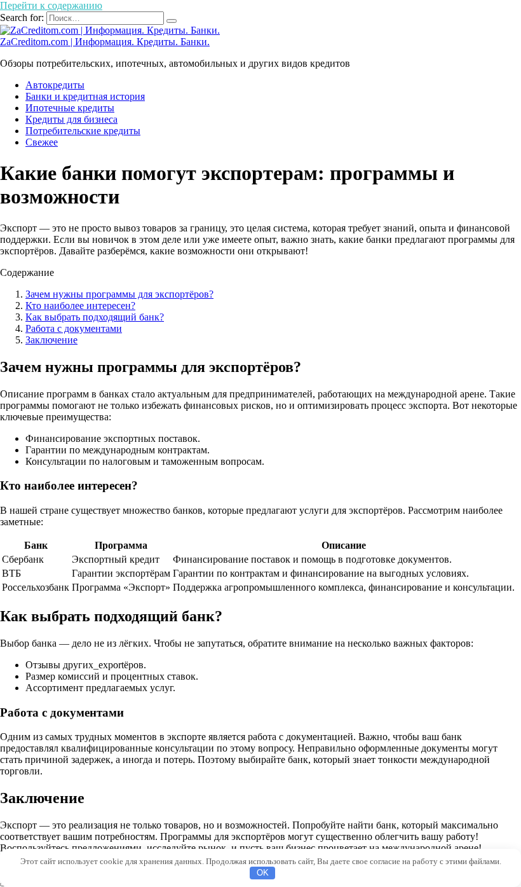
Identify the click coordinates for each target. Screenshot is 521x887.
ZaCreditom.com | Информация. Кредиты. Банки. (105, 41)
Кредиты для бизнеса (71, 119)
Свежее (41, 142)
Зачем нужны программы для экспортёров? (119, 294)
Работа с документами (73, 328)
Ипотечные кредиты (69, 107)
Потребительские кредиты (82, 130)
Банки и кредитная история (85, 96)
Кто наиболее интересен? (80, 305)
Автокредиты (55, 84)
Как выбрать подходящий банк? (94, 317)
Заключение (51, 339)
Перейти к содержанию (51, 5)
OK (263, 872)
